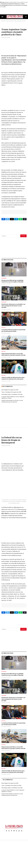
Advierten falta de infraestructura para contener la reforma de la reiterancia (13, 378)
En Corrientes (8, 386)
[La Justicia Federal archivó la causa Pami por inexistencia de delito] (14, 319)
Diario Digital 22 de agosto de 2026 (10, 389)
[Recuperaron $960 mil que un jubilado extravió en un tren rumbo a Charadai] (14, 269)
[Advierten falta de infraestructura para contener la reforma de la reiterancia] (14, 367)
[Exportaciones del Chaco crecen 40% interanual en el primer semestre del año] (14, 343)
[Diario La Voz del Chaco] (14, 16)
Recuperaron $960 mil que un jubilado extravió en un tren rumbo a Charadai (12, 281)
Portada (3, 20)
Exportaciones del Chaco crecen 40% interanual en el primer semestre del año (13, 354)
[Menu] (2, 16)
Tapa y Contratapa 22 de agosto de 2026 (11, 392)
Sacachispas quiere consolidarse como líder (12, 394)
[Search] (26, 16)
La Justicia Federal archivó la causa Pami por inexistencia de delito (13, 330)
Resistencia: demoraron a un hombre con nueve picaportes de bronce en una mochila (13, 305)
